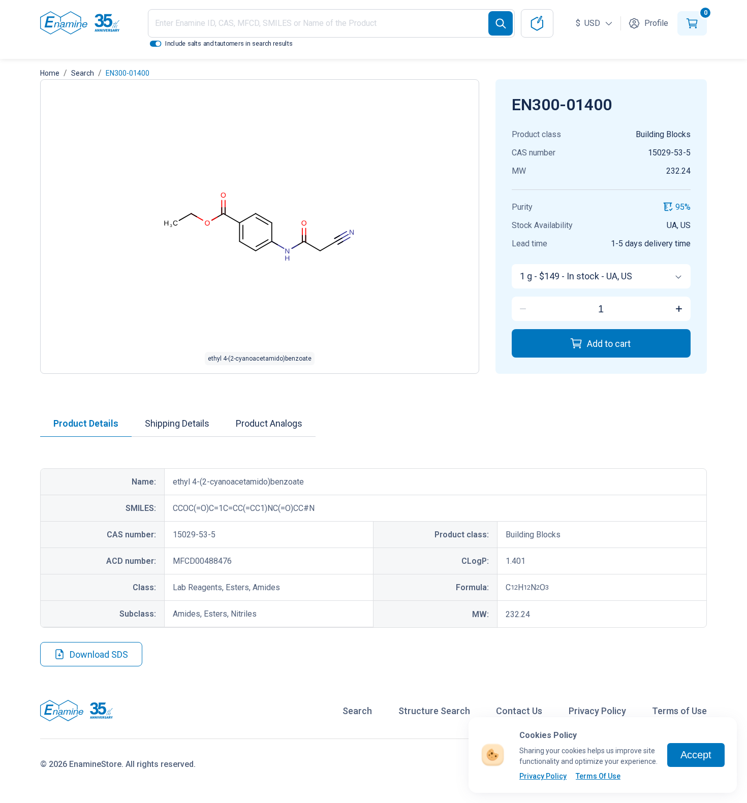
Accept (695, 754)
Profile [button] (656, 23)
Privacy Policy (543, 776)
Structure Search (434, 710)
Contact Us (519, 710)
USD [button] (589, 23)
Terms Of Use (598, 776)
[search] (500, 23)
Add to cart (609, 343)
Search (82, 73)
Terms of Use (679, 710)
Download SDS (99, 654)
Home (49, 73)
